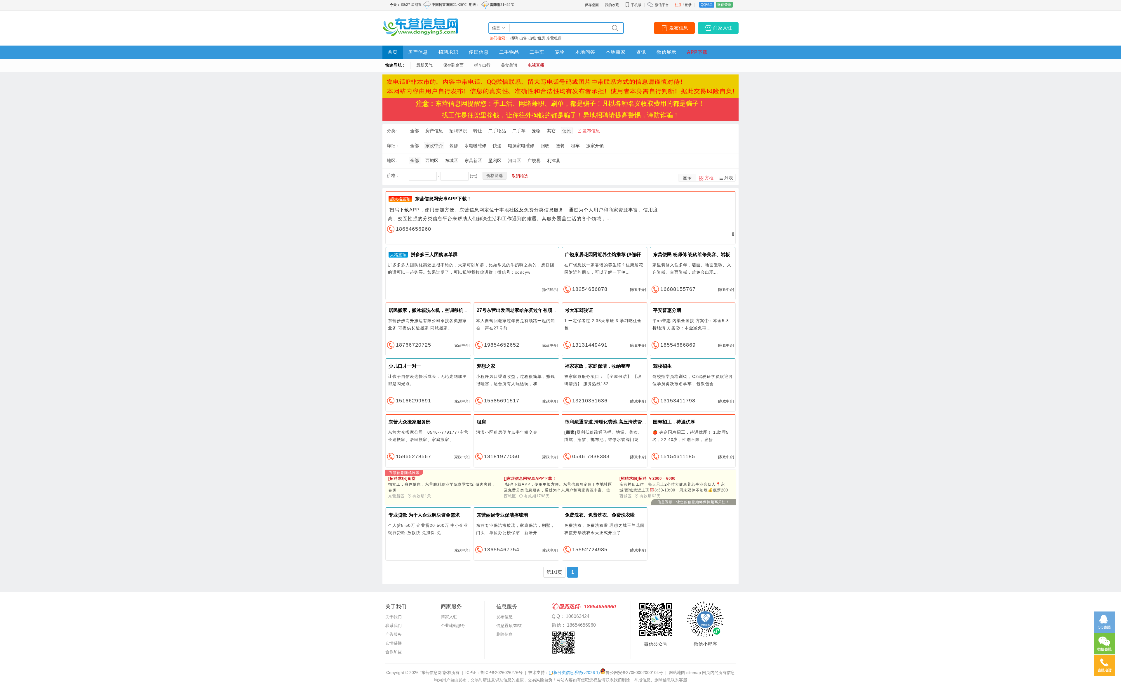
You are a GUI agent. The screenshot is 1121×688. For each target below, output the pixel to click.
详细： (393, 145)
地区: (392, 160)
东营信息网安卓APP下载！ (443, 198)
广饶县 (534, 160)
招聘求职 (448, 52)
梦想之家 (486, 366)
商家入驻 (722, 27)
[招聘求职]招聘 (647, 478)
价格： (393, 175)
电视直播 (536, 65)
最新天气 (424, 65)
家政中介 (434, 145)
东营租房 (554, 38)
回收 (545, 145)
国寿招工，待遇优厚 (674, 421)
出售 (523, 38)
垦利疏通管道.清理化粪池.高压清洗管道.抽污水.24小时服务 (626, 421)
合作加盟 (393, 651)
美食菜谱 (509, 65)
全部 (414, 130)
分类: (392, 130)
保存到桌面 (453, 65)
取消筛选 (520, 176)
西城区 (431, 160)
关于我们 (393, 616)
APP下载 (697, 52)
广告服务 (393, 634)
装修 (453, 145)
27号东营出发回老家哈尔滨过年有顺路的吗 (521, 310)
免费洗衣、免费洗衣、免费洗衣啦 (600, 514)
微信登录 (724, 5)
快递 (497, 145)
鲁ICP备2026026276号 (501, 672)
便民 (566, 130)
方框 (709, 177)
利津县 (553, 160)
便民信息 (479, 52)
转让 (477, 130)
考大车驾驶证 (579, 310)
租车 (575, 145)
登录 (688, 5)
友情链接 (393, 643)
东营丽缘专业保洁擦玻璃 (502, 514)
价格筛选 (494, 175)
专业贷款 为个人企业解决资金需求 (424, 514)
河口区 (514, 160)
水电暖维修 (475, 145)
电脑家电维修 (521, 145)
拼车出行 (482, 65)
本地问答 (585, 52)
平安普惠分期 (667, 310)
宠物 (560, 52)
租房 (541, 38)
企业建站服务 (453, 625)
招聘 (514, 38)
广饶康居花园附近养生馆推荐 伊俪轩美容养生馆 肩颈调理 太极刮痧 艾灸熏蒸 (644, 254)
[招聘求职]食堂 (402, 478)
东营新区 (473, 160)
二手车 (537, 52)
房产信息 (418, 52)
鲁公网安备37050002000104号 (634, 672)
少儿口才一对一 (405, 366)
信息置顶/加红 (509, 625)
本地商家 (616, 52)
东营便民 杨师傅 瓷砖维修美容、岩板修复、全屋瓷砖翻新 (712, 254)
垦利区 (495, 160)
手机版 (636, 5)
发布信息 (678, 27)
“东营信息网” (431, 672)
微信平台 (662, 5)
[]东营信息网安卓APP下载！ (530, 478)
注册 (678, 5)
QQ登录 (707, 5)
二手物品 (509, 52)
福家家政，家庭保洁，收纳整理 (597, 366)
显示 (687, 177)
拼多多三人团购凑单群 (434, 254)
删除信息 (504, 634)
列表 (728, 177)
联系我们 (393, 625)
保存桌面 (592, 5)
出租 (532, 38)
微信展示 (666, 52)
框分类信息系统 (576, 672)
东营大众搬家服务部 (410, 421)
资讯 (641, 52)
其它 (551, 130)
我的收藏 (612, 5)
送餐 (560, 145)
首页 (393, 52)
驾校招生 (662, 366)
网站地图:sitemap (685, 672)
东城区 (451, 160)
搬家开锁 (595, 145)
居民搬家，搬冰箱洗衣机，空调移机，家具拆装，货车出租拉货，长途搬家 (466, 310)
